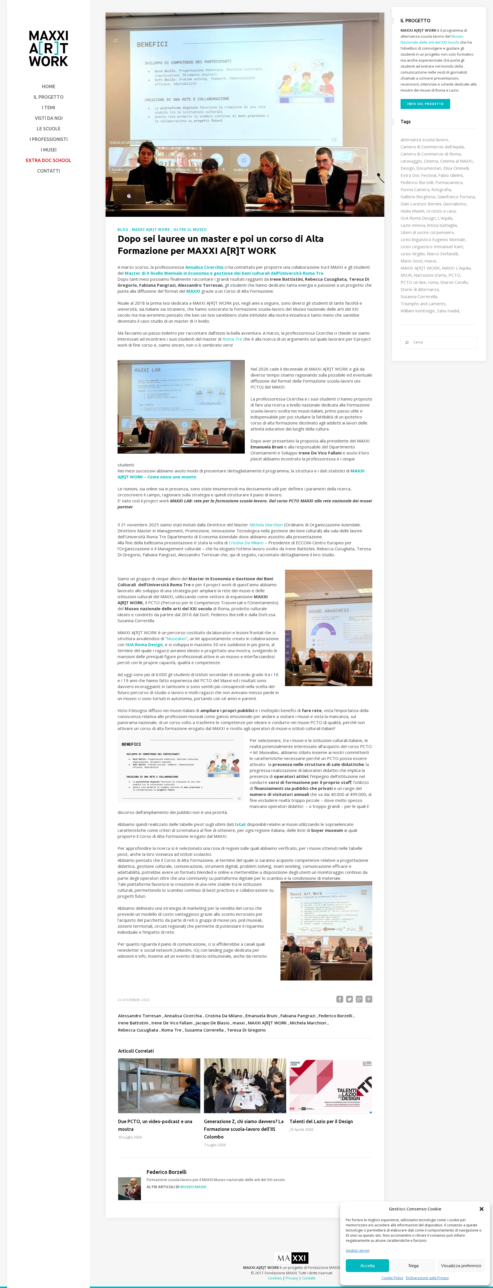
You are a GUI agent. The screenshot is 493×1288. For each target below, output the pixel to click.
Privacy (292, 1278)
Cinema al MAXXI (456, 161)
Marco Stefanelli (442, 253)
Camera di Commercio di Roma (431, 154)
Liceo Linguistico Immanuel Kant (432, 246)
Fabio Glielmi (450, 175)
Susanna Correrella (419, 296)
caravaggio (411, 161)
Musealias (176, 638)
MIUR (406, 275)
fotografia (441, 189)
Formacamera (448, 182)
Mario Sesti (412, 261)
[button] (481, 1209)
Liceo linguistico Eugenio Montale (433, 239)
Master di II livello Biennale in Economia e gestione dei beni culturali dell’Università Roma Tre (224, 273)
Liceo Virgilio (413, 253)
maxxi (430, 261)
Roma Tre (232, 339)
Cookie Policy (392, 1277)
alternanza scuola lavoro (424, 139)
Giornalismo (454, 204)
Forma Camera (415, 189)
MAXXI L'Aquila (456, 268)
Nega (414, 1265)
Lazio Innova (413, 225)
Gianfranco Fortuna (456, 196)
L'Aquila (445, 218)
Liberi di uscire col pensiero (427, 232)
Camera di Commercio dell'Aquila (432, 146)
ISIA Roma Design (418, 218)
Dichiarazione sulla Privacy (427, 1277)
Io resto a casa (441, 211)
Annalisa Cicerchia (204, 267)
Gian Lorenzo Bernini (421, 204)
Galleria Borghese (418, 196)
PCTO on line (413, 282)
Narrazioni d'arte (430, 275)
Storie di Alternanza (420, 289)
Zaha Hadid (448, 311)
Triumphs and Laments (423, 303)
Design (407, 168)
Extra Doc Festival (418, 175)
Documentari (428, 168)
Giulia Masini (412, 211)
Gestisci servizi (357, 1250)
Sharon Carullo (454, 282)
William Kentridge (418, 311)
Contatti (308, 1278)
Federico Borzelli (417, 182)
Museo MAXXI (193, 1186)
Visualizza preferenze (461, 1265)
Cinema (431, 161)
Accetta (367, 1265)
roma (433, 282)
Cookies (275, 1278)
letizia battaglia (442, 225)
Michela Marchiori (266, 524)
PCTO (454, 275)
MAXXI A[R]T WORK (420, 268)
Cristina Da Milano (246, 542)
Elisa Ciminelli (456, 168)
